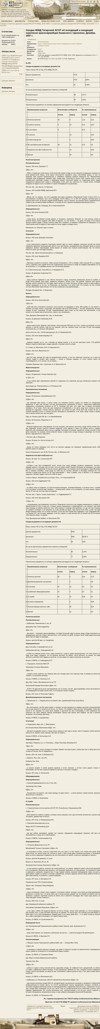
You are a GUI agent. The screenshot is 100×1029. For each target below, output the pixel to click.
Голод (13, 59)
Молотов (15, 61)
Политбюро (7, 66)
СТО (7, 70)
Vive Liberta (68, 21)
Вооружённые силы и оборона (72, 44)
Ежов (18, 59)
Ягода (8, 72)
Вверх (62, 1006)
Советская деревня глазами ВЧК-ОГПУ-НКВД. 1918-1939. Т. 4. (75, 24)
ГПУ (9, 59)
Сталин (11, 70)
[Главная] (11, 8)
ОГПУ (14, 63)
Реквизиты (32, 39)
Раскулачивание (12, 68)
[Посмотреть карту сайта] (94, 1)
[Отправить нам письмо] (88, 1)
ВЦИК (13, 55)
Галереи (80, 21)
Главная (3, 24)
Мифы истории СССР (50, 21)
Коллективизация (43, 42)
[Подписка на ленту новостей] (97, 1)
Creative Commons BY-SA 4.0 (62, 1027)
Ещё (21, 74)
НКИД (9, 64)
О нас (96, 21)
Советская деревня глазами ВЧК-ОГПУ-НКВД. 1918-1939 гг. (29, 24)
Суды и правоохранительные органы (50, 44)
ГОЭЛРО (5, 59)
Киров (10, 61)
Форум (89, 21)
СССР (40, 49)
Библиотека (6, 21)
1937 (4, 55)
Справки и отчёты (43, 45)
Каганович (5, 61)
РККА (43, 53)
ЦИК (15, 70)
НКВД (39, 53)
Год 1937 (3, 25)
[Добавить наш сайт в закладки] (91, 1)
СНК (4, 70)
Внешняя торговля (14, 57)
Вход (73, 1)
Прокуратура (17, 66)
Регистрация (81, 1)
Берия (8, 55)
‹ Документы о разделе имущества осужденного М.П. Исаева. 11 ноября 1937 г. (40, 1008)
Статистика (33, 21)
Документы (20, 21)
